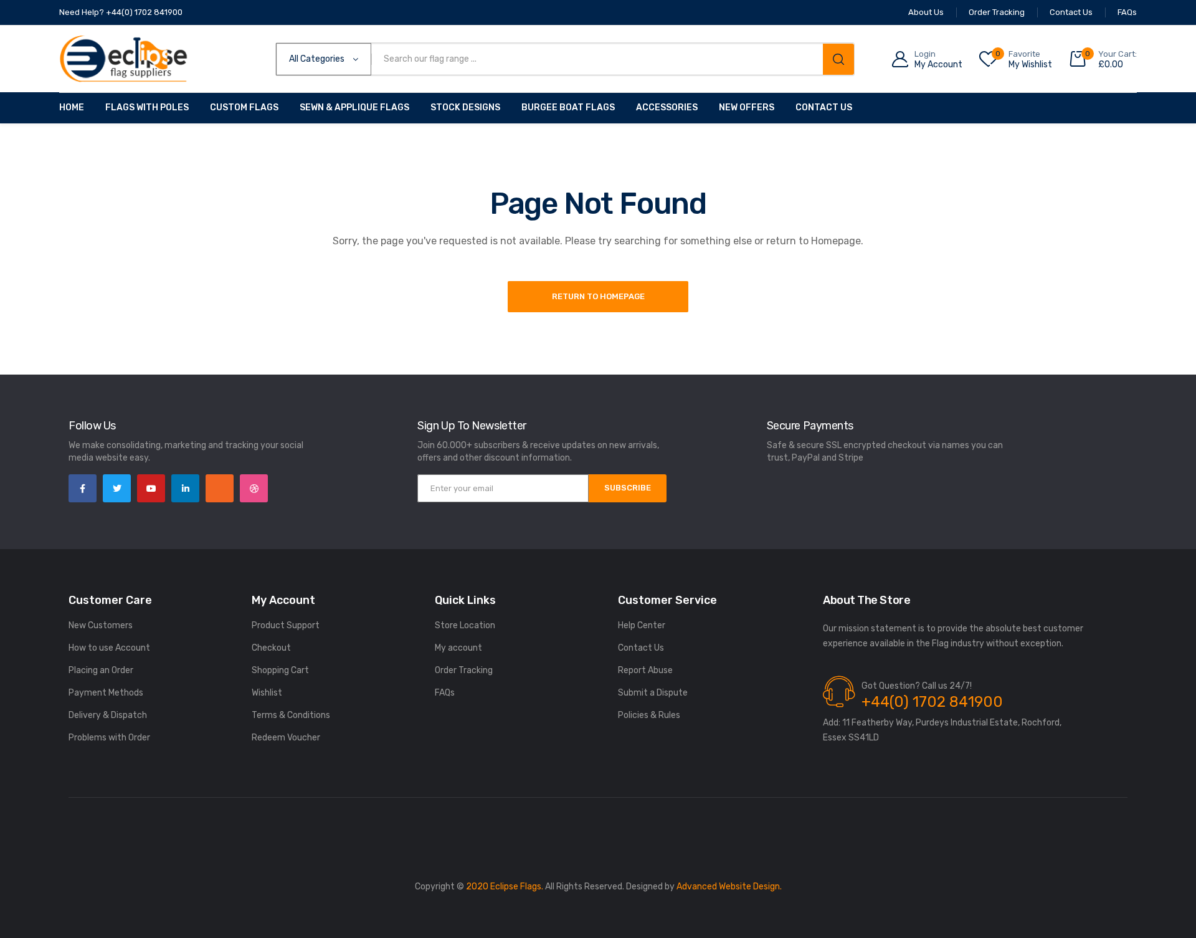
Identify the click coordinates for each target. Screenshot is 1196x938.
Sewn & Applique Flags (354, 107)
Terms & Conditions (291, 715)
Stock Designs (465, 107)
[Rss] (220, 488)
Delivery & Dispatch (108, 715)
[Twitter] (117, 488)
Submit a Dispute (653, 692)
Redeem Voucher (286, 737)
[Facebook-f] (83, 488)
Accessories (667, 107)
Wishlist (267, 692)
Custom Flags (244, 107)
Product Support (286, 625)
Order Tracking (464, 670)
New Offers (746, 107)
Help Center (641, 625)
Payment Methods (106, 692)
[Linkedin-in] (185, 488)
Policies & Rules (649, 715)
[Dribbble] (254, 488)
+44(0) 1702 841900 (932, 702)
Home (71, 107)
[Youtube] (151, 488)
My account (458, 648)
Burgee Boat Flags (568, 107)
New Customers (101, 625)
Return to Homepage (598, 296)
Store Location (465, 625)
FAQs (445, 692)
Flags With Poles (147, 107)
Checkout (271, 648)
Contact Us (823, 107)
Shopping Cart (280, 670)
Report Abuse (645, 670)
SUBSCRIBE (627, 487)
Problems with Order (109, 737)
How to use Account (109, 648)
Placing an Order (101, 670)
